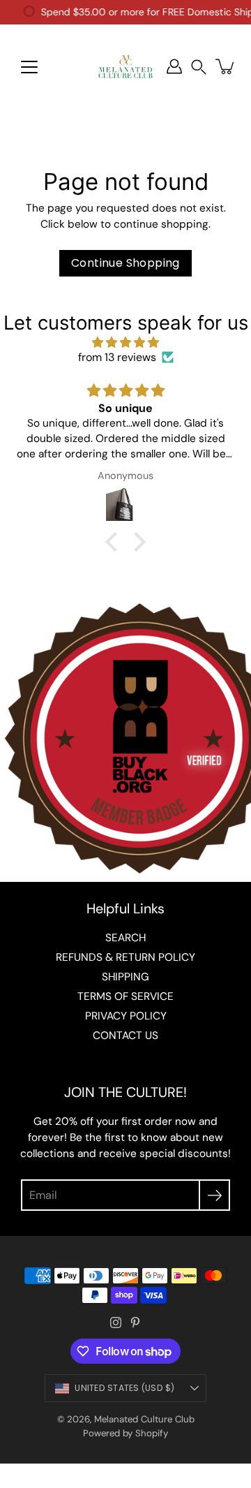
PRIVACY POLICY (126, 1016)
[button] (198, 67)
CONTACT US (125, 1036)
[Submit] (214, 1195)
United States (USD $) (124, 1388)
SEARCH (125, 938)
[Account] (174, 66)
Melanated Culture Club (144, 1419)
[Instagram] (115, 1322)
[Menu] (29, 67)
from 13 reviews (117, 357)
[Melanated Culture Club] (125, 66)
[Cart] (226, 66)
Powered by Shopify (125, 1433)
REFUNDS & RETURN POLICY (125, 957)
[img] (125, 342)
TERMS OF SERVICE (125, 996)
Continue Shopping (125, 263)
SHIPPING (125, 977)
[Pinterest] (135, 1322)
